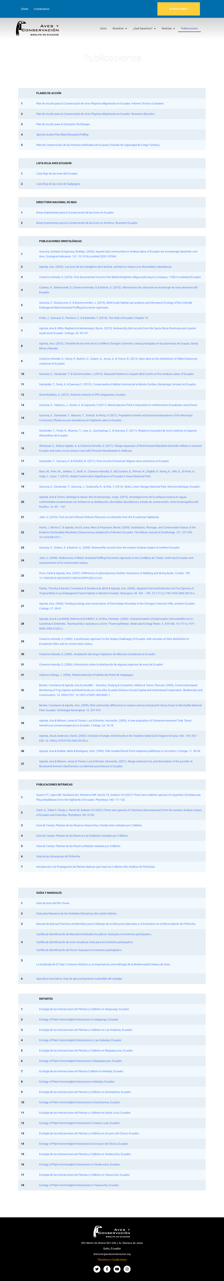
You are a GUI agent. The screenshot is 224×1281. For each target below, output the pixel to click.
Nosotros (118, 28)
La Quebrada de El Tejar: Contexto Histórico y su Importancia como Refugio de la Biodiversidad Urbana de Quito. (103, 964)
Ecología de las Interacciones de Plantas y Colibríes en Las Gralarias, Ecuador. (86, 1029)
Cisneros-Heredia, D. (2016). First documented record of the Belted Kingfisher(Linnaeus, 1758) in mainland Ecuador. (120, 277)
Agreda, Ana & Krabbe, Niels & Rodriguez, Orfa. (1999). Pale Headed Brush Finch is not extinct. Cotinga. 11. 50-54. (120, 751)
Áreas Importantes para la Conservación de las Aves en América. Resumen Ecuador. (87, 222)
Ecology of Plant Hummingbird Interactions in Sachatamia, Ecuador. (80, 1102)
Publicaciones (189, 28)
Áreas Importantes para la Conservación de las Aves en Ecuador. (75, 212)
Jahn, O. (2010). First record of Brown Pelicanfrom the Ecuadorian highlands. (99, 517)
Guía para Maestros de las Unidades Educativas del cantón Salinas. (76, 913)
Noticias (167, 28)
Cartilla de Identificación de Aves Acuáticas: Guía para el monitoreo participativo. (84, 942)
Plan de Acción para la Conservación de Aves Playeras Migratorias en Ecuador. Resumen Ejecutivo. (95, 113)
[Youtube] (117, 1269)
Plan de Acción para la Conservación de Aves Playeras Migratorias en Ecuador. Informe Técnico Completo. (100, 103)
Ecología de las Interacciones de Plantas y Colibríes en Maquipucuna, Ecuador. (86, 1050)
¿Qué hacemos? (143, 28)
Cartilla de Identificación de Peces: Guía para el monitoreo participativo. (79, 950)
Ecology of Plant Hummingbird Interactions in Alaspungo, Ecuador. (79, 1019)
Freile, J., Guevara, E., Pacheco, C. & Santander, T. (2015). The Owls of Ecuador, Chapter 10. (94, 317)
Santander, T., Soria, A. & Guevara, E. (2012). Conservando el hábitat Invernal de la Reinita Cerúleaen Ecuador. (117, 384)
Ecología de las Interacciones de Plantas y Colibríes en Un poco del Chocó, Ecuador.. (89, 1133)
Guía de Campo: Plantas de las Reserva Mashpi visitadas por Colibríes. (78, 846)
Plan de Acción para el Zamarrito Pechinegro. (63, 124)
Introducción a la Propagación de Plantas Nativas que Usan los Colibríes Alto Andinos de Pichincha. (95, 866)
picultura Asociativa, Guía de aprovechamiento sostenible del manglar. (80, 978)
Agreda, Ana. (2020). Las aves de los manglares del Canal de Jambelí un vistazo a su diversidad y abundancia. (105, 266)
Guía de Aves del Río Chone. (53, 903)
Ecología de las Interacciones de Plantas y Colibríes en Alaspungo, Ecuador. (84, 1009)
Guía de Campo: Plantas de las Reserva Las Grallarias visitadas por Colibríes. (82, 835)
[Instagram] (127, 1269)
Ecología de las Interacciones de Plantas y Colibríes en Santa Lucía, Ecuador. (85, 1112)
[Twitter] (96, 1269)
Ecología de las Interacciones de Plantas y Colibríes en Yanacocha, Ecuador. (84, 1174)
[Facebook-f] (106, 1269)
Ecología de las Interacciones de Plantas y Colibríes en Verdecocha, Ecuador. (85, 1154)
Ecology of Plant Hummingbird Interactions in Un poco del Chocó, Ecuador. (83, 1143)
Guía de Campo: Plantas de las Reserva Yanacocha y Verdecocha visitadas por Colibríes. (89, 825)
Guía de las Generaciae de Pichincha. (58, 856)
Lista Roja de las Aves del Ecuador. (57, 173)
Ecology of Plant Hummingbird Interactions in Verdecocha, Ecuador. (79, 1164)
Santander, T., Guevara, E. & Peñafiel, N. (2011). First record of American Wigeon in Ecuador (104, 461)
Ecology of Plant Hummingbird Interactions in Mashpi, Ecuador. (77, 1081)
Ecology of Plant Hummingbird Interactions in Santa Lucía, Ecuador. (79, 1123)
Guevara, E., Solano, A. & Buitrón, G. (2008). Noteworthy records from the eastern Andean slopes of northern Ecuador (109, 547)
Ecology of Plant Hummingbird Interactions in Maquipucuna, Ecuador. (81, 1060)
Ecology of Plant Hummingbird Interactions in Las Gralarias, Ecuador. (80, 1040)
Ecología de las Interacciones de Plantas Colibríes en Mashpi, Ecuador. (81, 1071)
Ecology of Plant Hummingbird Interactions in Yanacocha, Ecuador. (79, 1185)
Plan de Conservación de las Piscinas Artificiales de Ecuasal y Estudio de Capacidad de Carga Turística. (98, 144)
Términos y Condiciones (112, 1259)
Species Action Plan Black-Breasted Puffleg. (62, 134)
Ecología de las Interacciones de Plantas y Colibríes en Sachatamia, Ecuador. (85, 1092)
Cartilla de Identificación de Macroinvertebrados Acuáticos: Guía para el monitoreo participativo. (94, 934)
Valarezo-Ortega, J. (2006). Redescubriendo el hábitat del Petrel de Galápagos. (86, 674)
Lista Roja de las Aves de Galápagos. (58, 183)
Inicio (103, 28)
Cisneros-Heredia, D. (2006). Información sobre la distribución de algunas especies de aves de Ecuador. (101, 664)
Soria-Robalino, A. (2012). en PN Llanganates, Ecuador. (82, 394)
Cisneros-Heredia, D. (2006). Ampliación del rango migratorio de (97, 654)
